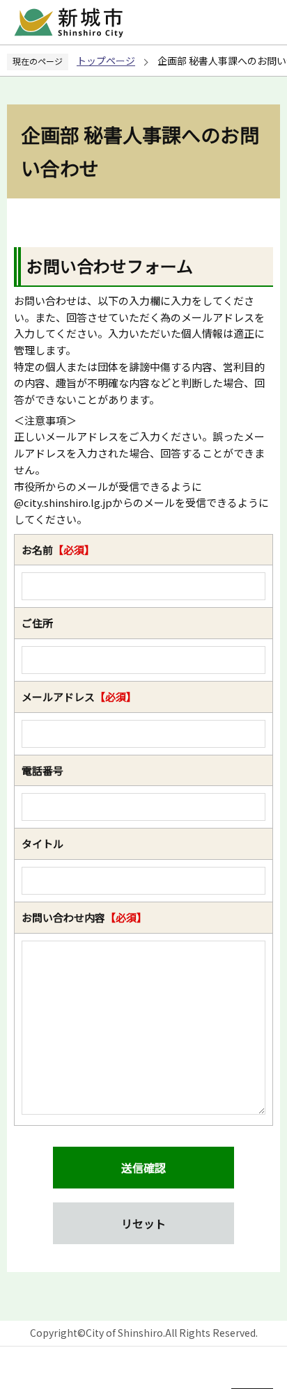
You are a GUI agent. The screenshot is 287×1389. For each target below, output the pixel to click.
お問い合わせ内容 (84, 917)
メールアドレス (79, 696)
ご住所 (37, 622)
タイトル (42, 843)
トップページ (106, 61)
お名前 (58, 549)
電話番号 (42, 770)
